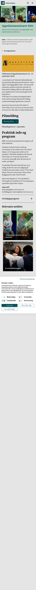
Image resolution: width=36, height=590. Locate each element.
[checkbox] (4, 297)
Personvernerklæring (27, 279)
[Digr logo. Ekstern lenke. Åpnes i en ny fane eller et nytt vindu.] (3, 281)
